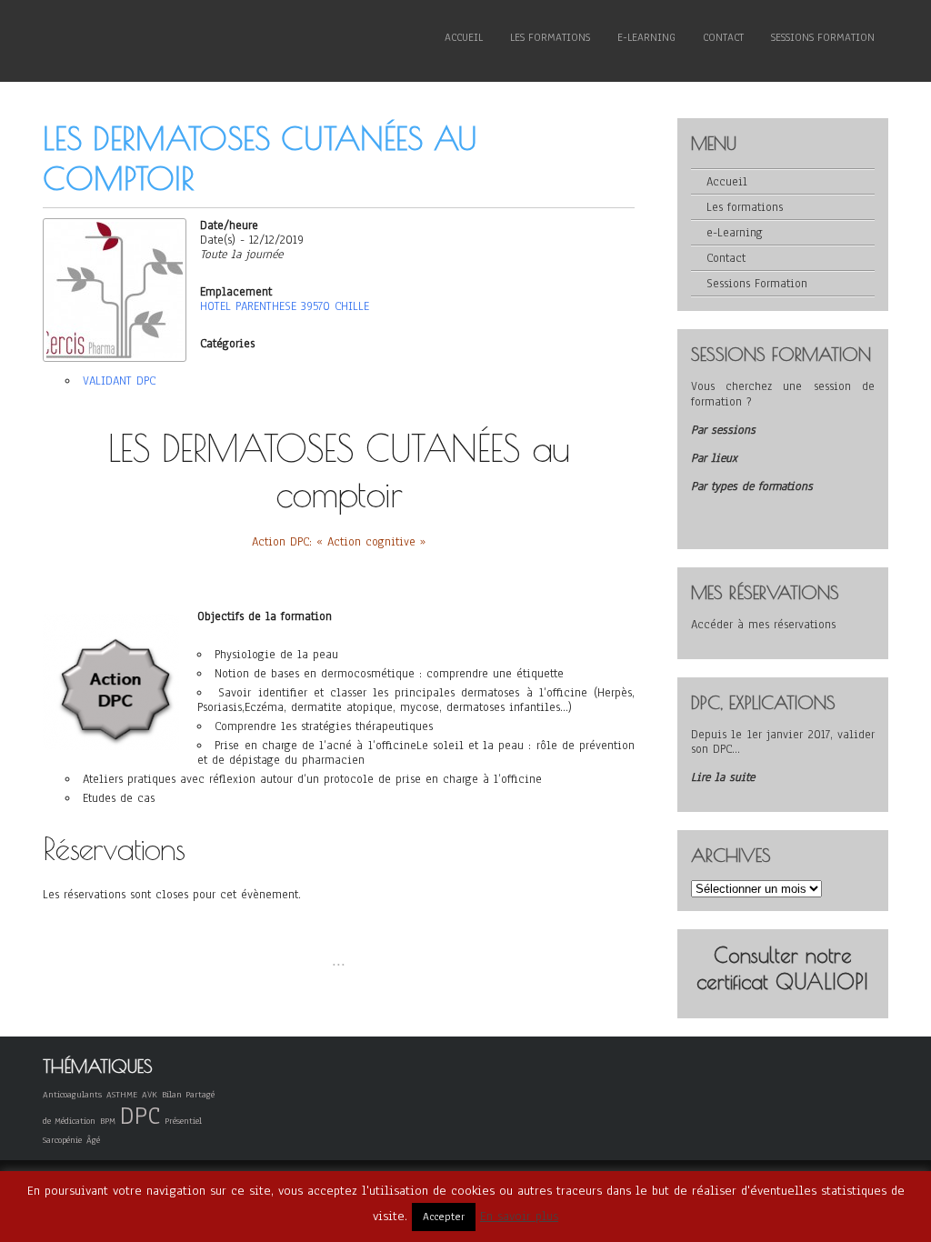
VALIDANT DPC (119, 381)
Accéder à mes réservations (763, 624)
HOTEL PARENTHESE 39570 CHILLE (284, 306)
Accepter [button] (444, 1216)
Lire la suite (723, 777)
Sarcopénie (62, 1140)
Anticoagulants (72, 1094)
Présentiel (183, 1121)
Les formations (550, 37)
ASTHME (121, 1094)
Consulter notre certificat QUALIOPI (782, 968)
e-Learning (646, 37)
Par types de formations (752, 486)
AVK (149, 1094)
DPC (140, 1115)
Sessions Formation (823, 37)
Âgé (93, 1140)
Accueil (464, 37)
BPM (107, 1121)
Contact (723, 37)
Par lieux (714, 458)
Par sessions (723, 430)
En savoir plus (519, 1216)
